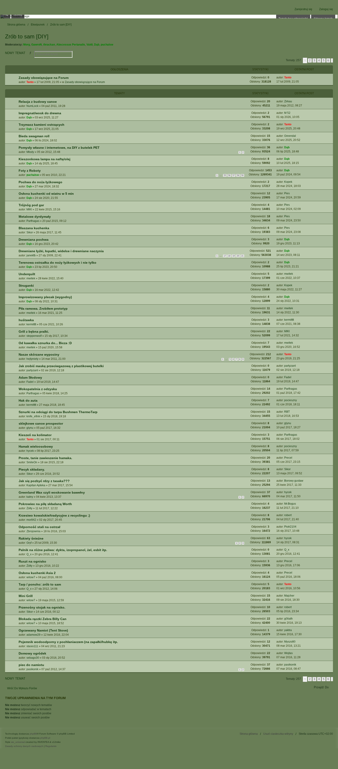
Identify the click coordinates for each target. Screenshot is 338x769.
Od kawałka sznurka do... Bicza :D (45, 343)
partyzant (32, 370)
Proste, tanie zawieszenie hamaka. (45, 458)
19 (233, 256)
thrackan (49, 44)
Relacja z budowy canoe (38, 101)
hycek (30, 450)
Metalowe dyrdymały (35, 216)
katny (29, 496)
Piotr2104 (290, 526)
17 (225, 256)
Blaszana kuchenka (34, 228)
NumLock (32, 106)
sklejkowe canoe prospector (41, 423)
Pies (287, 193)
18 (229, 256)
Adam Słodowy (30, 377)
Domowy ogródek (32, 653)
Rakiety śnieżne (31, 538)
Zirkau (288, 101)
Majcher (289, 595)
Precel (288, 457)
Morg (26, 44)
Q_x (29, 554)
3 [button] (314, 60)
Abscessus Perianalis (70, 44)
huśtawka (26, 320)
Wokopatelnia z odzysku (38, 389)
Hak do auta (28, 400)
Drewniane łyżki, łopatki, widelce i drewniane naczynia (61, 251)
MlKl (29, 209)
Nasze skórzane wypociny (39, 354)
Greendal (290, 135)
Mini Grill (26, 596)
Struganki (26, 285)
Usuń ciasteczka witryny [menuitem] (278, 733)
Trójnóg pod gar (31, 205)
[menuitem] (24, 746)
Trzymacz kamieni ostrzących (41, 124)
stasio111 (32, 646)
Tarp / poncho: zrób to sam (40, 584)
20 (238, 256)
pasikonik (32, 669)
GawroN (36, 44)
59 (242, 175)
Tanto (30, 82)
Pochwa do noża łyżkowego (40, 182)
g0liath (288, 618)
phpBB (33, 733)
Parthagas (32, 221)
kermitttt (31, 324)
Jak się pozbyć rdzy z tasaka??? (44, 481)
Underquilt (27, 274)
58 (238, 175)
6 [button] (328, 60)
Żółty (29, 508)
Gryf (29, 542)
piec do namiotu (31, 665)
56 (229, 175)
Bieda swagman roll (34, 136)
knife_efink (33, 416)
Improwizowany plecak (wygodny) (45, 297)
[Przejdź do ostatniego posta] (293, 77)
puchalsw (107, 44)
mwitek (30, 278)
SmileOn (31, 462)
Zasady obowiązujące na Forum (44, 78)
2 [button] (310, 60)
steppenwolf (34, 335)
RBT (287, 411)
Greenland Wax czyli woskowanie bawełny (52, 492)
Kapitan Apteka (35, 485)
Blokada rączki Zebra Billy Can (42, 619)
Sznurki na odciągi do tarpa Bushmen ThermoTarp (58, 412)
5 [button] (323, 60)
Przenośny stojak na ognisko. (42, 607)
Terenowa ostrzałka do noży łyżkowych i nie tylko (57, 262)
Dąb (96, 44)
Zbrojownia (33, 531)
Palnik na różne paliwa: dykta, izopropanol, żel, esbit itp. (63, 550)
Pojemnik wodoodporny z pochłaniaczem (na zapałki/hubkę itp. (68, 642)
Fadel (30, 381)
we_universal (18, 742)
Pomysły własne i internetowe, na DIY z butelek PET (59, 147)
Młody (30, 152)
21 (242, 256)
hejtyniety (32, 358)
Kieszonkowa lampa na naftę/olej (44, 159)
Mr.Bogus (290, 503)
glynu (29, 427)
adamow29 (33, 634)
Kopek (288, 181)
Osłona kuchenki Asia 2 (37, 573)
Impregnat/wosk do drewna (40, 113)
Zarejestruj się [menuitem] (303, 9)
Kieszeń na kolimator (35, 435)
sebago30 (32, 657)
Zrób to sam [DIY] (27, 36)
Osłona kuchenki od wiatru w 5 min (46, 193)
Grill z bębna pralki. (34, 331)
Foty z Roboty (30, 170)
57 (233, 175)
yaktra (288, 630)
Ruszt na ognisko (32, 561)
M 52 (287, 112)
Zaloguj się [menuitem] (326, 9)
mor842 (31, 519)
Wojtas (288, 653)
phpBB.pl (45, 738)
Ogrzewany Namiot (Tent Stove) (43, 630)
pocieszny (290, 400)
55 (225, 175)
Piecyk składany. (32, 469)
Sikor (29, 232)
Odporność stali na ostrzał (39, 527)
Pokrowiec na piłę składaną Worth (45, 504)
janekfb (31, 255)
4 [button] (319, 60)
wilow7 (30, 577)
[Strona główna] (169, 16)
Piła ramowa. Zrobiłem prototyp (43, 308)
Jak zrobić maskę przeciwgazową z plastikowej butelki (61, 366)
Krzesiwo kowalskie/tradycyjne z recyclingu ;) (54, 515)
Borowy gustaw (293, 480)
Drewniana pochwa (34, 239)
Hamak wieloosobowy (36, 446)
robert (288, 515)
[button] (332, 60)
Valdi (89, 44)
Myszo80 (289, 641)
